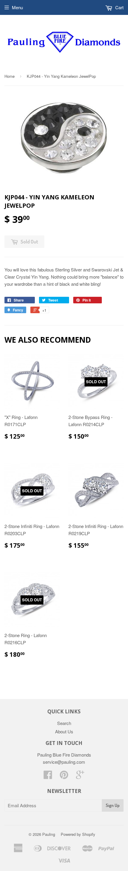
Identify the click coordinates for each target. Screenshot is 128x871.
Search (64, 723)
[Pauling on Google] (80, 776)
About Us (64, 731)
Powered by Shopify (78, 834)
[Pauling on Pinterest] (64, 776)
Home (9, 76)
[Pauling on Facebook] (47, 776)
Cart (119, 7)
